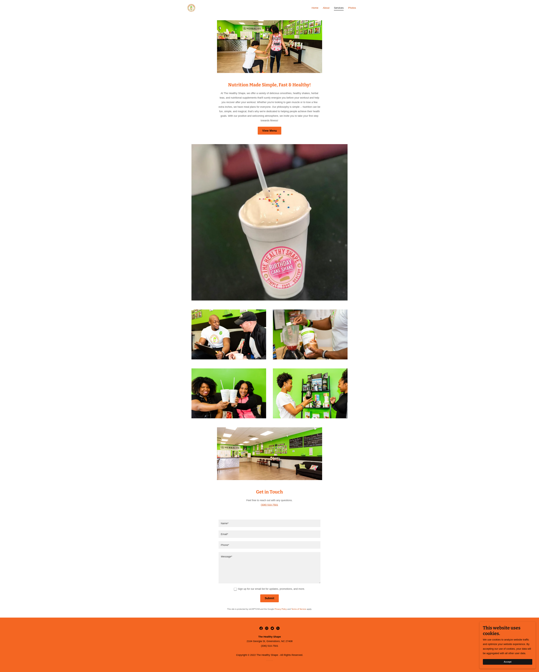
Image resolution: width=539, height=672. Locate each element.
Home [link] (315, 7)
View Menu (269, 130)
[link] (191, 7)
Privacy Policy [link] (281, 609)
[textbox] (269, 523)
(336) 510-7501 (269, 504)
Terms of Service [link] (298, 609)
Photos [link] (352, 7)
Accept (507, 662)
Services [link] (339, 7)
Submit (269, 598)
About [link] (326, 7)
